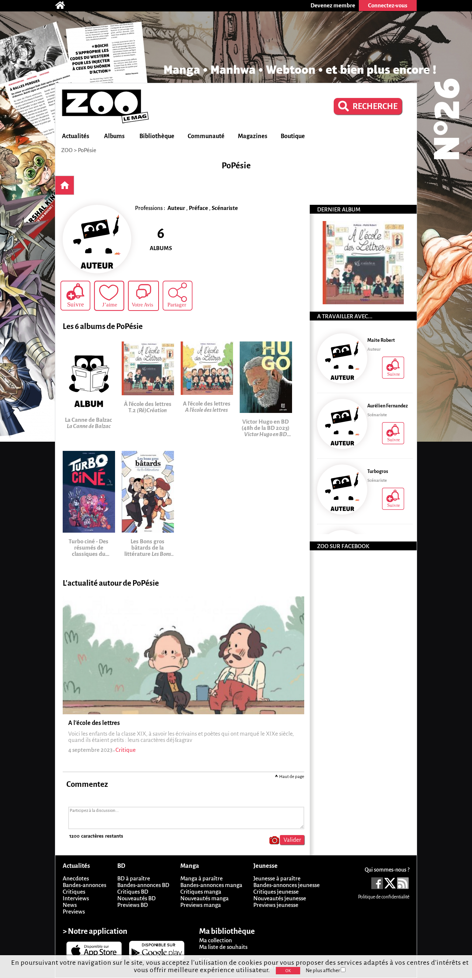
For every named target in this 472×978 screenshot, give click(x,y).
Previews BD (132, 905)
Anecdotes (76, 878)
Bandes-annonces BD (143, 885)
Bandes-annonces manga (211, 885)
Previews (74, 911)
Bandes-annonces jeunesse (286, 885)
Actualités (75, 136)
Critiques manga (200, 891)
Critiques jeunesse (276, 891)
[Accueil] (63, 5)
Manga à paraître (201, 878)
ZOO (67, 150)
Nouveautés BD (136, 898)
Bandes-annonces (84, 885)
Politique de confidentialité (383, 897)
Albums (114, 136)
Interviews (76, 898)
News (70, 905)
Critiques (74, 891)
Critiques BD (132, 891)
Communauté (206, 136)
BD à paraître (133, 878)
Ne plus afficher (323, 970)
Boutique (293, 136)
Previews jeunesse (275, 905)
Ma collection (215, 940)
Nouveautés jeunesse (279, 898)
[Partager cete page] (177, 296)
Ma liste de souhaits (223, 947)
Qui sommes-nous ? (387, 870)
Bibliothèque (156, 136)
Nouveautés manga (204, 898)
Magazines (252, 136)
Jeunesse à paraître (277, 878)
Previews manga (200, 905)
